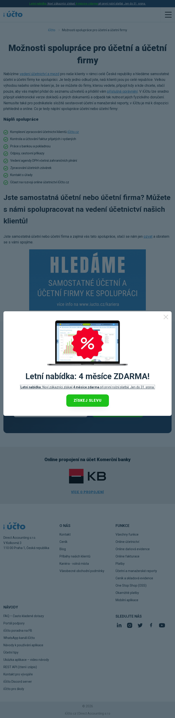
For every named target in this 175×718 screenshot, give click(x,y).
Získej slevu (88, 400)
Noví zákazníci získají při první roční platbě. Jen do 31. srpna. (87, 387)
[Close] (166, 317)
